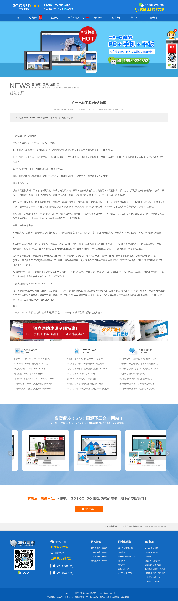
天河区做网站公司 (152, 577)
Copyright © (67, 593)
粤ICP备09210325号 (107, 593)
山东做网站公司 (151, 548)
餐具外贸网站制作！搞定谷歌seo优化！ (136, 378)
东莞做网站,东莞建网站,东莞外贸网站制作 (137, 383)
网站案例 (98, 17)
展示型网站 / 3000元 (99, 548)
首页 (17, 17)
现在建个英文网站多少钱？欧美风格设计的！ (138, 368)
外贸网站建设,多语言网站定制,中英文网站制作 (139, 388)
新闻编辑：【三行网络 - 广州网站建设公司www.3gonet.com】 (102, 110)
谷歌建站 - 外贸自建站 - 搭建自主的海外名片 (138, 363)
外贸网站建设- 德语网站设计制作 (81, 373)
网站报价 (33, 17)
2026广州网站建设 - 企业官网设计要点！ (42, 312)
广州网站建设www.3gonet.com (31, 291)
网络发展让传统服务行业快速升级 (28, 373)
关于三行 (135, 17)
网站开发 (96, 541)
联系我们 (153, 17)
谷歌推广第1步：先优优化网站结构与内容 (32, 358)
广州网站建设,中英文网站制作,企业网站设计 (33, 388)
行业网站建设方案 (125, 548)
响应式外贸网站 (76, 17)
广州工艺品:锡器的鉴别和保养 (88, 312)
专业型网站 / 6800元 (99, 557)
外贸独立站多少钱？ (153, 561)
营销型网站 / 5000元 (99, 552)
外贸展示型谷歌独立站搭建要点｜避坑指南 (85, 363)
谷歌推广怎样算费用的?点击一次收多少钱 (85, 358)
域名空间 (121, 565)
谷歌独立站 (149, 557)
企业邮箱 (116, 17)
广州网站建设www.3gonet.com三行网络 (31, 117)
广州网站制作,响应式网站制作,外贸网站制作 (33, 383)
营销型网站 (53, 17)
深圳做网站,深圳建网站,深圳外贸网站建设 (85, 383)
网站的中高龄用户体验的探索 (132, 373)
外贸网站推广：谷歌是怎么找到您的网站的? (138, 358)
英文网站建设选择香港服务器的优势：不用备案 (87, 368)
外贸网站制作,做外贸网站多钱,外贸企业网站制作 (88, 388)
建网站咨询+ (89, 509)
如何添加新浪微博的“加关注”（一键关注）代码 (34, 378)
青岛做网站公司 (151, 552)
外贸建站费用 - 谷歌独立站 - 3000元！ (30, 368)
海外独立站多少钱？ (153, 565)
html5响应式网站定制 (126, 557)
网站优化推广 (123, 569)
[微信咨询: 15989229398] (171, 48)
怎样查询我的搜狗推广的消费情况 (81, 378)
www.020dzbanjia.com (42, 283)
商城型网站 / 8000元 (99, 561)
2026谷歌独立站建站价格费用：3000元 (31, 363)
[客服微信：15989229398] (172, 66)
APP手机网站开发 (125, 573)
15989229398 (60, 547)
